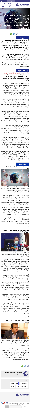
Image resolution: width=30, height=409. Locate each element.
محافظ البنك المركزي (22, 386)
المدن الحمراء (23, 383)
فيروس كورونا (14, 383)
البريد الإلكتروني (25, 406)
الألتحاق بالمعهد (11, 1)
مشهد (12, 386)
